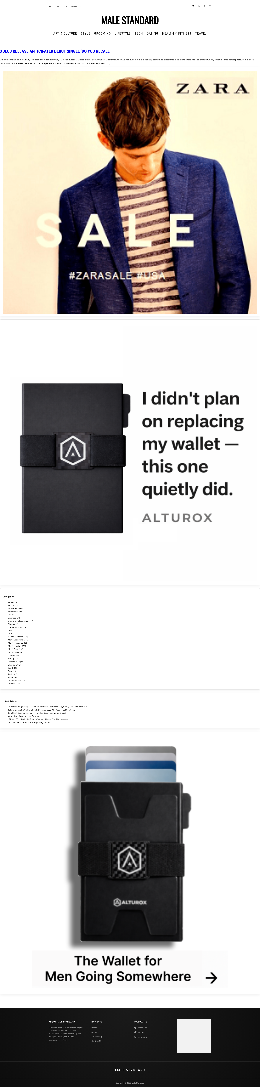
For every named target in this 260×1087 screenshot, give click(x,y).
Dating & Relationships (18, 620)
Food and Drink (15, 627)
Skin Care (12, 664)
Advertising (62, 6)
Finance (11, 624)
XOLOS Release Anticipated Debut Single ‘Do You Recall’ (55, 51)
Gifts (10, 633)
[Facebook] (193, 6)
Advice (11, 605)
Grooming (102, 33)
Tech (139, 33)
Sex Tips (11, 658)
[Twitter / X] (199, 6)
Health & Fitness (176, 33)
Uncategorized (14, 680)
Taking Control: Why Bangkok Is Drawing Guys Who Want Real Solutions (41, 709)
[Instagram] (205, 6)
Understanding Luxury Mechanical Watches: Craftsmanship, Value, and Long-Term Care (48, 706)
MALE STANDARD (130, 20)
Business (12, 617)
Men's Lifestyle (15, 646)
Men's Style (13, 649)
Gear (10, 630)
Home (94, 1027)
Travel (201, 33)
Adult (10, 602)
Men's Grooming (15, 639)
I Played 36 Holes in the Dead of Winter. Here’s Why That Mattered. (39, 719)
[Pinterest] (210, 6)
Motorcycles (13, 652)
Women (11, 683)
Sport (10, 667)
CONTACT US (76, 6)
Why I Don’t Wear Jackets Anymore (24, 716)
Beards (11, 614)
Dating (152, 33)
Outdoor (12, 655)
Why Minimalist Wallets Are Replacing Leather (29, 722)
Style (85, 33)
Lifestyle (123, 33)
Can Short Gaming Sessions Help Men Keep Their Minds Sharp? (37, 712)
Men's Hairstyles (15, 642)
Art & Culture (65, 33)
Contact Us (96, 1041)
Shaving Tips (14, 661)
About (51, 6)
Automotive (13, 611)
